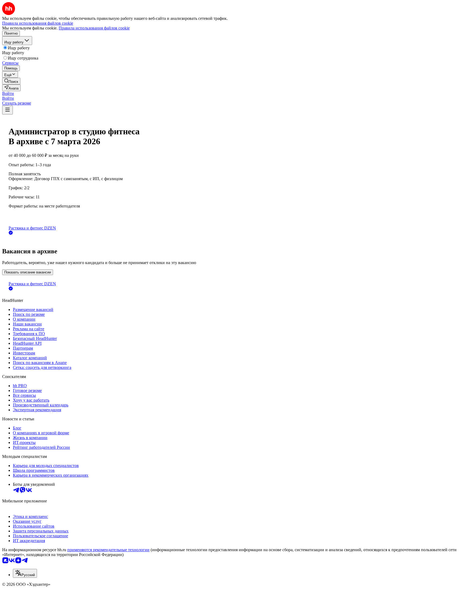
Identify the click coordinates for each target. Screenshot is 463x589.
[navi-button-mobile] (7, 110)
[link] (11, 81)
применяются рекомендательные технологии (108, 549)
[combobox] (25, 573)
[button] (8, 93)
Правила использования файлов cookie (94, 28)
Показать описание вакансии (27, 272)
